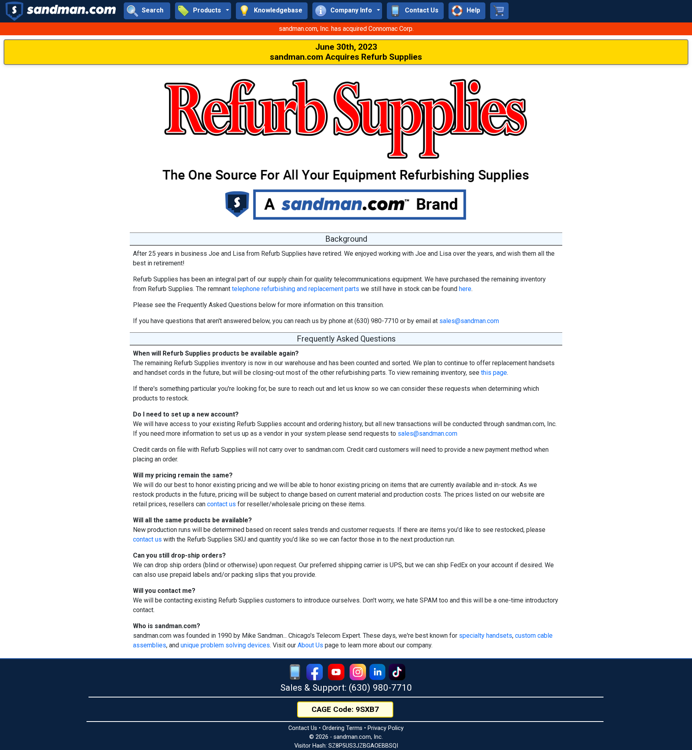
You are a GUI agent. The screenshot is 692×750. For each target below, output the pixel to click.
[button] (203, 10)
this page (494, 372)
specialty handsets (485, 635)
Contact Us (302, 728)
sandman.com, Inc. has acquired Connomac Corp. (346, 28)
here (465, 289)
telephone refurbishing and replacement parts (295, 289)
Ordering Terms (342, 728)
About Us (310, 645)
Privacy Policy (386, 728)
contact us (221, 504)
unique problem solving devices (225, 645)
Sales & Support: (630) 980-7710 (346, 687)
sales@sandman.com (469, 321)
